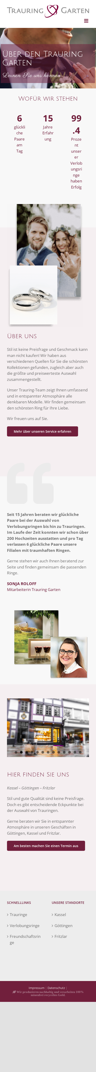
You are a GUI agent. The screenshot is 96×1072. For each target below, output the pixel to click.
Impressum (37, 988)
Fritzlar (61, 936)
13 (80, 752)
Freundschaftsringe (25, 939)
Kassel (60, 914)
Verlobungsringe (25, 925)
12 (75, 752)
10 (64, 752)
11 (69, 752)
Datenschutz (56, 988)
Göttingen (63, 925)
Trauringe (18, 914)
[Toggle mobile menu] (86, 20)
